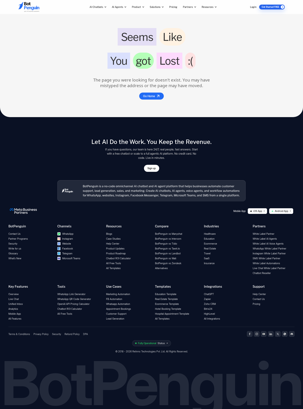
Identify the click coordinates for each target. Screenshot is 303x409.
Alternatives (161, 268)
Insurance (209, 263)
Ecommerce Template (167, 303)
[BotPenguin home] (67, 190)
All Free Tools (113, 263)
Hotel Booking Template (168, 308)
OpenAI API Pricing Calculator (73, 303)
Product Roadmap (116, 253)
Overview (13, 294)
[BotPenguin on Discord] (292, 334)
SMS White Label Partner (266, 258)
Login (253, 7)
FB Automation (114, 299)
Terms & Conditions (19, 334)
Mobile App (14, 313)
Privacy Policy (41, 334)
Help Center (112, 243)
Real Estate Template (166, 299)
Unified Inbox (15, 303)
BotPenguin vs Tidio (166, 243)
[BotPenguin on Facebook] (249, 334)
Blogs (109, 233)
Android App (281, 210)
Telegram (67, 253)
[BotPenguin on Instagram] (257, 334)
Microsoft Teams (71, 258)
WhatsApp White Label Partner (269, 248)
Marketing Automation (118, 294)
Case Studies (113, 238)
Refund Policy (72, 334)
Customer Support (116, 313)
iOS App (257, 210)
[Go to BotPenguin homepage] (37, 7)
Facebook (67, 248)
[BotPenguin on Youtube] (264, 334)
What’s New (14, 258)
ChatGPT (209, 294)
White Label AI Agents (265, 238)
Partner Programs (18, 238)
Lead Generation (115, 318)
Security (12, 243)
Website (66, 243)
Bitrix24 (208, 308)
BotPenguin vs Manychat (168, 233)
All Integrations (212, 318)
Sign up (151, 168)
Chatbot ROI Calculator (118, 258)
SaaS (207, 258)
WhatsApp (67, 233)
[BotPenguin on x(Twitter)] (278, 334)
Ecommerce (210, 243)
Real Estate (210, 248)
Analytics (13, 308)
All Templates (113, 268)
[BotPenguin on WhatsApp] (285, 334)
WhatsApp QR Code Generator (74, 299)
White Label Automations (266, 263)
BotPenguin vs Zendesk (168, 263)
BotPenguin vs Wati (165, 258)
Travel (207, 253)
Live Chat (13, 299)
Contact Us (14, 233)
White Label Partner (263, 233)
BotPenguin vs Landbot (168, 253)
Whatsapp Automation (118, 303)
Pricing (173, 7)
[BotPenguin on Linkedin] (271, 334)
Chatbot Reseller (262, 273)
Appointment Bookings (118, 308)
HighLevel (209, 313)
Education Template (165, 294)
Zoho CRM (210, 303)
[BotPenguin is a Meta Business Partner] (23, 211)
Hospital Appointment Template (172, 313)
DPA (85, 334)
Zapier (207, 299)
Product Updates (115, 248)
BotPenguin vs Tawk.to (167, 248)
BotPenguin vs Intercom (168, 238)
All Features (14, 318)
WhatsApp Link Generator (71, 294)
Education (209, 238)
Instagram (67, 238)
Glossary (13, 253)
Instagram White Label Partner (269, 253)
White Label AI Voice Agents (268, 243)
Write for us (14, 248)
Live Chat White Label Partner (269, 268)
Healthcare (210, 233)
